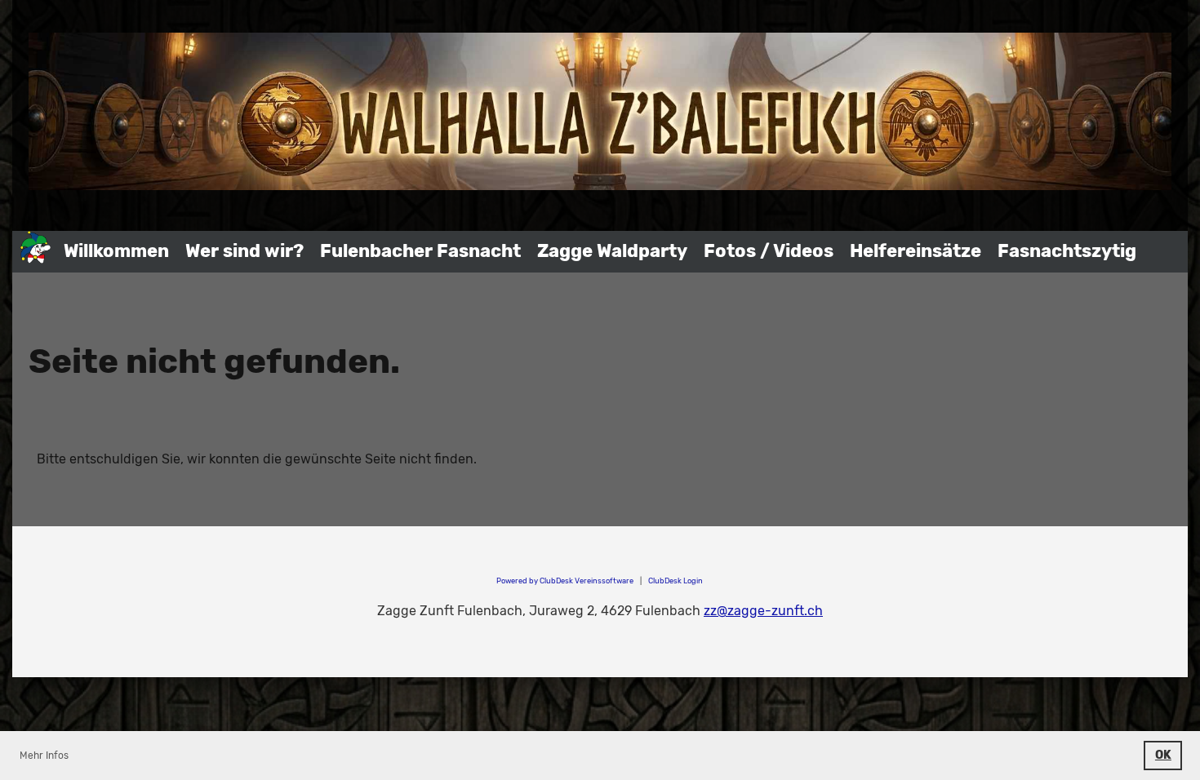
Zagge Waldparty (612, 251)
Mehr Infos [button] (44, 755)
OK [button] (1163, 755)
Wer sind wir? (244, 251)
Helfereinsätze (915, 251)
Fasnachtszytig (1067, 251)
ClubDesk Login (675, 580)
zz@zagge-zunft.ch (763, 610)
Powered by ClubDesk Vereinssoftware (564, 580)
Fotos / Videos (768, 251)
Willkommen (116, 251)
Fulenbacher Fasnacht (420, 251)
